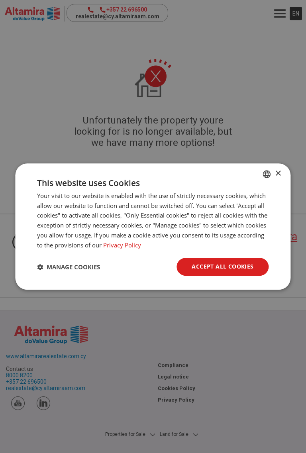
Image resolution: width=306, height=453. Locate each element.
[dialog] (152, 226)
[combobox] (267, 174)
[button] (68, 267)
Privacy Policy (122, 245)
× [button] (278, 173)
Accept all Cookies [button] (222, 267)
